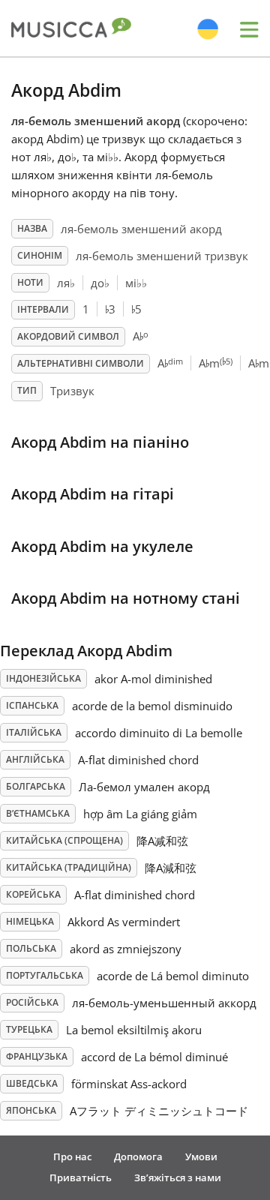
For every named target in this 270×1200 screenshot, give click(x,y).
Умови (201, 1156)
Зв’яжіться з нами (177, 1177)
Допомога (138, 1156)
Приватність (81, 1177)
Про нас (72, 1156)
